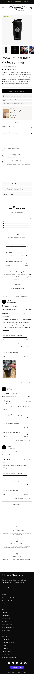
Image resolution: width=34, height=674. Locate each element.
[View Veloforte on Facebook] (17, 663)
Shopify (24, 672)
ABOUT (4, 610)
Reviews (4, 622)
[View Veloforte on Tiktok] (13, 663)
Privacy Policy (6, 654)
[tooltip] (23, 272)
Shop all (4, 604)
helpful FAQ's (15, 559)
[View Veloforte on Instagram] (8, 663)
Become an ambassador (9, 657)
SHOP (4, 595)
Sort (17, 296)
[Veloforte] (17, 8)
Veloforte (14, 672)
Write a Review (21, 289)
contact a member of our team (23, 560)
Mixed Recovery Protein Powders (17, 112)
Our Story (5, 613)
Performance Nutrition (9, 598)
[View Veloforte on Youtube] (25, 663)
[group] (17, 2)
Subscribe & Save (7, 625)
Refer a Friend (6, 630)
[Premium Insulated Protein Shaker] (6, 50)
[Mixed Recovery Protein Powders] (6, 113)
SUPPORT (5, 636)
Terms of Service (7, 651)
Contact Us (5, 639)
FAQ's (4, 645)
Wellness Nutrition (8, 601)
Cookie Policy (6, 648)
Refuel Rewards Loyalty (9, 628)
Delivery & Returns (8, 642)
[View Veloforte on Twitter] (21, 663)
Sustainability (6, 619)
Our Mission (5, 616)
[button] (27, 8)
